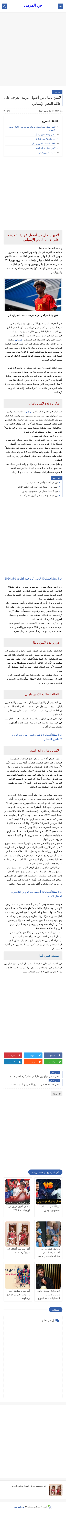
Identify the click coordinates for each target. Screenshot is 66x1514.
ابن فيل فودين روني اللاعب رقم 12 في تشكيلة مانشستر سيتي (49, 1252)
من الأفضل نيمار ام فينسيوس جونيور (40, 491)
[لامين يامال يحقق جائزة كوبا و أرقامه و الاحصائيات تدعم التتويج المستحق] (48, 1276)
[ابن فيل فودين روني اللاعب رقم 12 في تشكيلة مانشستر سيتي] (48, 1234)
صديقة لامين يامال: (47, 152)
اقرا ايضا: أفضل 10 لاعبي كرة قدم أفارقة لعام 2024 (33, 578)
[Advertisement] (33, 51)
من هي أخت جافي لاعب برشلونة (41, 482)
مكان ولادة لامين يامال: (45, 134)
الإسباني (19, 339)
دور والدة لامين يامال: (46, 138)
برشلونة (28, 411)
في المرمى (33, 5)
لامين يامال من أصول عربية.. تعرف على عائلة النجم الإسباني (32, 128)
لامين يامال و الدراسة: (46, 147)
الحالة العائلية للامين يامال (44, 143)
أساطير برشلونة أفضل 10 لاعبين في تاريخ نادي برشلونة (18, 1294)
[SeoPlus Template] (49, 1506)
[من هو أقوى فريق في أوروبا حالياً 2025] (17, 1191)
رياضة (57, 91)
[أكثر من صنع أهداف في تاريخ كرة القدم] (17, 1234)
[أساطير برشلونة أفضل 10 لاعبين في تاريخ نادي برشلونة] (17, 1276)
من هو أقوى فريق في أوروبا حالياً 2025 (38, 495)
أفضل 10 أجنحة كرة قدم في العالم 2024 (38, 486)
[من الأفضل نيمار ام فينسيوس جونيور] (48, 1191)
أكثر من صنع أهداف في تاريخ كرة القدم (29, 1485)
